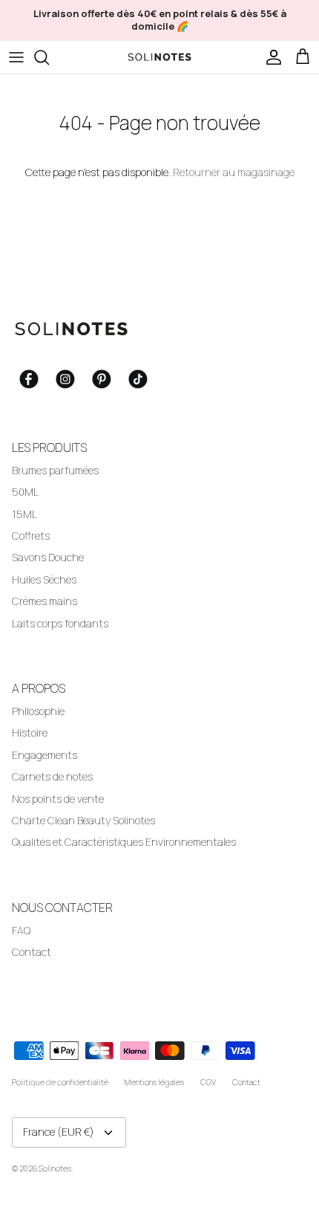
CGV (208, 1081)
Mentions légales (154, 1081)
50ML (25, 492)
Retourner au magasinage (234, 172)
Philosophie (38, 711)
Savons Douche (48, 557)
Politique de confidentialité (60, 1081)
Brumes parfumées (55, 470)
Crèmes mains (44, 601)
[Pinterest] (102, 379)
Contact (31, 952)
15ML (24, 514)
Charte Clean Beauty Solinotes (83, 820)
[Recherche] (49, 57)
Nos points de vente (58, 799)
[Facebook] (29, 379)
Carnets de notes (52, 776)
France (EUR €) (58, 1132)
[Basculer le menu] (16, 57)
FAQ (21, 930)
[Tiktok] (138, 379)
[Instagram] (65, 379)
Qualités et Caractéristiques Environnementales (124, 842)
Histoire (29, 732)
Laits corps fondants (60, 623)
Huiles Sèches (44, 579)
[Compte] (270, 57)
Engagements (44, 755)
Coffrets (31, 535)
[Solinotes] (159, 56)
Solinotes (55, 1168)
